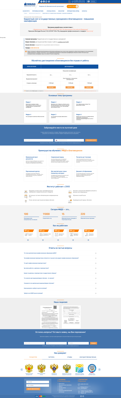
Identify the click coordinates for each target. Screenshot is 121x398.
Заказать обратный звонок (33, 388)
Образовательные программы (65, 385)
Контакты (84, 11)
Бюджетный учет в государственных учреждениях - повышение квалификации (57, 13)
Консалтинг (61, 11)
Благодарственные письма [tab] (88, 357)
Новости (60, 386)
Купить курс (69, 87)
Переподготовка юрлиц (73, 11)
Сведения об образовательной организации (51, 6)
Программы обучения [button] (37, 11)
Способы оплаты (51, 11)
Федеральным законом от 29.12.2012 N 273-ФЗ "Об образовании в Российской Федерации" (61, 29)
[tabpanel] (60, 368)
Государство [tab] (33, 357)
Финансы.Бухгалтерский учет (35, 13)
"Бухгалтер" (89, 31)
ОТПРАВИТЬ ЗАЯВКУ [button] (71, 6)
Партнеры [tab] (51, 357)
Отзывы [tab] (69, 357)
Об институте (26, 11)
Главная (25, 13)
